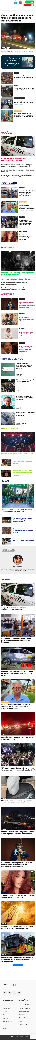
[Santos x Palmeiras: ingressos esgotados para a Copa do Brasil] (18, 261)
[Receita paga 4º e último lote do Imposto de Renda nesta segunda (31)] (8, 418)
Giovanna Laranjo (22, 390)
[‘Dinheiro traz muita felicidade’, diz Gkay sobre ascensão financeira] (9, 236)
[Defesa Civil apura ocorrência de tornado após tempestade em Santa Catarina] (8, 369)
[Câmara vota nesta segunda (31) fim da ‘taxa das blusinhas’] (8, 385)
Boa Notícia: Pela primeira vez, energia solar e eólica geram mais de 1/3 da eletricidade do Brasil (18, 569)
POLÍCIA (7, 132)
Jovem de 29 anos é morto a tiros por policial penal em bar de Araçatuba (17, 18)
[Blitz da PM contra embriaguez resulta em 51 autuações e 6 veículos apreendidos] (18, 818)
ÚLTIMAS (7, 579)
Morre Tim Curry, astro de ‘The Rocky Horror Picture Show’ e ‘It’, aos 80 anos (26, 348)
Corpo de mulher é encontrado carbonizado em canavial (13, 159)
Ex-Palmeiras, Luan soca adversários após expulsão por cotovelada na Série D (15, 288)
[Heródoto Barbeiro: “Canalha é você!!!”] (18, 442)
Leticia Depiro (18, 567)
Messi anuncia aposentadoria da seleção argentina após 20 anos (15, 283)
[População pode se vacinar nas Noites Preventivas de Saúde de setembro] (7, 103)
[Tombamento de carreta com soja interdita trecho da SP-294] (7, 91)
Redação (19, 374)
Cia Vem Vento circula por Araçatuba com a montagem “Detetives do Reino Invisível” (23, 115)
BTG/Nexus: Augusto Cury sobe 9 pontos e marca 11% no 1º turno (24, 397)
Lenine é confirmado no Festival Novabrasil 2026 (26, 333)
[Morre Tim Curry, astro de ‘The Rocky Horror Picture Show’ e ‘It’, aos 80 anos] (9, 348)
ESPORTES (8, 247)
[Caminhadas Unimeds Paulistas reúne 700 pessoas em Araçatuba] (18, 496)
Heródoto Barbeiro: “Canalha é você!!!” (17, 453)
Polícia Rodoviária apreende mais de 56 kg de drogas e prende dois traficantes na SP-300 (16, 165)
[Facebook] (5, 993)
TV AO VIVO (27, 5)
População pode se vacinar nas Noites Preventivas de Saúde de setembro (24, 102)
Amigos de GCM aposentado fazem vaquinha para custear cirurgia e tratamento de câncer (26, 208)
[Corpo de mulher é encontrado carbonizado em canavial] (18, 146)
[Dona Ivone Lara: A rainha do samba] (6, 462)
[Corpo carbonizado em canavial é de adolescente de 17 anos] (7, 78)
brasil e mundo (12, 359)
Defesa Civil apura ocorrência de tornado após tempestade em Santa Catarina (25, 366)
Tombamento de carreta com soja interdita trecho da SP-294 (24, 89)
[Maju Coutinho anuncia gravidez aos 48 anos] (9, 318)
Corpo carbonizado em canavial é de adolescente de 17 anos (24, 77)
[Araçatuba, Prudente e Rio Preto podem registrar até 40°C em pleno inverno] (18, 913)
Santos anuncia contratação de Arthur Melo (16, 279)
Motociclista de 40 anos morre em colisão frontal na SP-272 (17, 171)
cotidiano (9, 183)
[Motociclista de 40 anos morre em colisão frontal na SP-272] (18, 724)
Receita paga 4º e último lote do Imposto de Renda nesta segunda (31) (25, 414)
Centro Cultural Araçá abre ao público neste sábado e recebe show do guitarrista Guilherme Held (27, 305)
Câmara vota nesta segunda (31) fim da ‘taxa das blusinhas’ (25, 381)
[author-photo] (18, 560)
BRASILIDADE (10, 428)
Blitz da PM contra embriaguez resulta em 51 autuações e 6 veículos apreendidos (18, 833)
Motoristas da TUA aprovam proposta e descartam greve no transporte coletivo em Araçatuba (17, 959)
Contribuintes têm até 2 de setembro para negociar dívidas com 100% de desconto (27, 193)
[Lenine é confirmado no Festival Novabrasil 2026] (9, 333)
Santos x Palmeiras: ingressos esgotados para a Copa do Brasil (17, 274)
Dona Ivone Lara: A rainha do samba (22, 462)
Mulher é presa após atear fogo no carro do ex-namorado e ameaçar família (17, 176)
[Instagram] (10, 993)
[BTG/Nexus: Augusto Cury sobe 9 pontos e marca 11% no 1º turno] (8, 402)
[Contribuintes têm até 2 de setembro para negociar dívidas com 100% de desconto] (9, 192)
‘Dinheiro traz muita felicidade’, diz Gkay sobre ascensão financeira (25, 237)
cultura (8, 294)
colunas (8, 550)
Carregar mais (17, 965)
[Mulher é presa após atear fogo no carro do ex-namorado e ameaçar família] (18, 787)
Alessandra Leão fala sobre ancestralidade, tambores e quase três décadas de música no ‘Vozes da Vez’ (23, 473)
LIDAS (6, 481)
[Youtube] (19, 993)
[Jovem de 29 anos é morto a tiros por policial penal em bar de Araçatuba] (18, 36)
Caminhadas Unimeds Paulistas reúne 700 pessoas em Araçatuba (17, 510)
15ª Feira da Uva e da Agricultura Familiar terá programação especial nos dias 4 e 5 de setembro (26, 223)
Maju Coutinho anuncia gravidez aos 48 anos (26, 319)
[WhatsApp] (14, 993)
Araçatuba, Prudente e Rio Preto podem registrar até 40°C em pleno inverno (17, 927)
